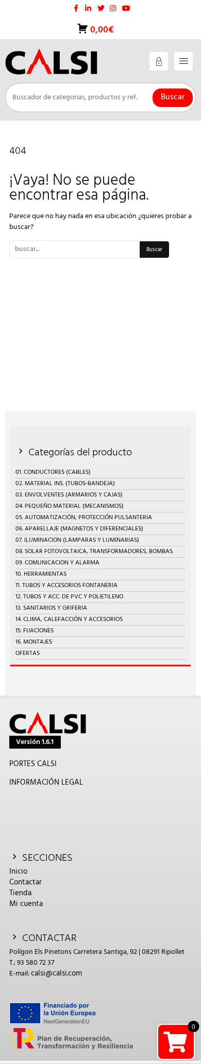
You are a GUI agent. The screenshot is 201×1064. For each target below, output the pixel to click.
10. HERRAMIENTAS (40, 574)
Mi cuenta (26, 904)
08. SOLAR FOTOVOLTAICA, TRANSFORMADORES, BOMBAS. (94, 551)
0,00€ (101, 30)
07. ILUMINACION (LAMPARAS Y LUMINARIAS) (77, 540)
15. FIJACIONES (34, 631)
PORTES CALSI (33, 764)
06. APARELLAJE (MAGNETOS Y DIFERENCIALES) (79, 529)
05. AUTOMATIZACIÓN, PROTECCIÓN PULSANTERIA (83, 517)
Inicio (18, 871)
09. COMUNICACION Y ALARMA (57, 563)
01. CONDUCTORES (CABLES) (53, 472)
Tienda (20, 893)
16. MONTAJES (33, 642)
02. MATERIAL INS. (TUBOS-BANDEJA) (65, 483)
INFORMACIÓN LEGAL (46, 782)
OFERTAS (27, 653)
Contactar (25, 882)
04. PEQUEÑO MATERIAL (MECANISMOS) (69, 506)
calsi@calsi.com (56, 973)
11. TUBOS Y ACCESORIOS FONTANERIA (66, 585)
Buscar (173, 97)
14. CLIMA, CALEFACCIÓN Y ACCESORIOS (69, 619)
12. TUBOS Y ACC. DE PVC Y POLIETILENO (69, 597)
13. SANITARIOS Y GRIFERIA (51, 608)
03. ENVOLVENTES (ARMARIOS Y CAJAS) (69, 495)
